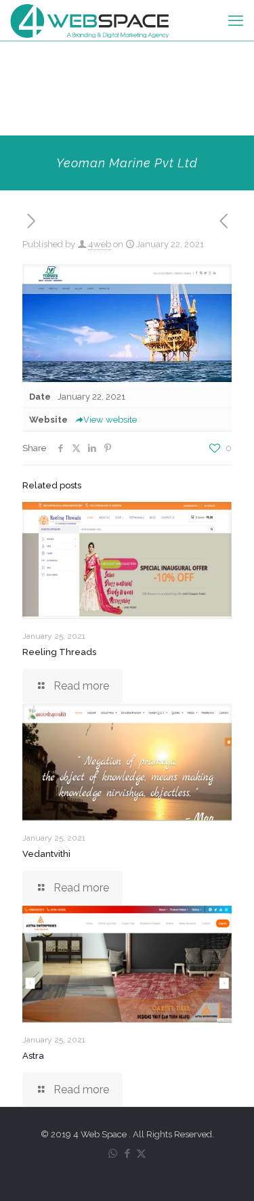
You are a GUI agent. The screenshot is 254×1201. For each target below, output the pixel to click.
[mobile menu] (235, 20)
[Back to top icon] (226, 1173)
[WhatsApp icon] (113, 1153)
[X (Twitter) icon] (141, 1153)
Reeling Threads (59, 652)
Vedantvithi (46, 854)
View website (110, 420)
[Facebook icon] (127, 1153)
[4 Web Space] (89, 20)
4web (99, 244)
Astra (33, 1056)
